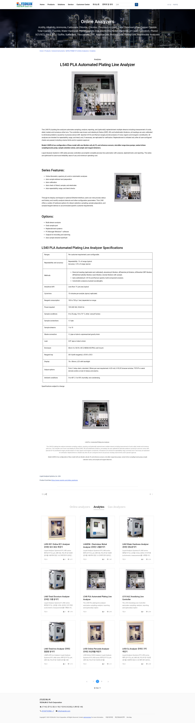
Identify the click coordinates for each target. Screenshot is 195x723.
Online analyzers (80, 507)
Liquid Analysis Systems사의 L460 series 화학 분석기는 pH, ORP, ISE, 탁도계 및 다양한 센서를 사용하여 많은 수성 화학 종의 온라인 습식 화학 (97, 553)
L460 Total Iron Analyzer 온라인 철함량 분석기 (57, 650)
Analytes (92, 51)
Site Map (129, 717)
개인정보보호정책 (120, 717)
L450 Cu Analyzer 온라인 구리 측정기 (134, 650)
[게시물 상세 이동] (58, 528)
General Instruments (58, 51)
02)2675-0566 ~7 (48, 711)
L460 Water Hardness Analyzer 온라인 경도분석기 (135, 545)
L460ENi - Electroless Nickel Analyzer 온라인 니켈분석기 (95, 545)
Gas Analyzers (116, 507)
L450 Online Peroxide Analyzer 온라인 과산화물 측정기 (96, 650)
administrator (87, 717)
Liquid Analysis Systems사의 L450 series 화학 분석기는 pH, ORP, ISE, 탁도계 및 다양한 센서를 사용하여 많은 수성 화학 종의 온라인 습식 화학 (58, 553)
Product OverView (45, 480)
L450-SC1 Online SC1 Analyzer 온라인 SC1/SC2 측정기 (57, 545)
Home (41, 51)
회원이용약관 (109, 717)
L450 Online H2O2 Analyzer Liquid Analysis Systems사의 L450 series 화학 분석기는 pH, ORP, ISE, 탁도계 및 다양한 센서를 (97, 657)
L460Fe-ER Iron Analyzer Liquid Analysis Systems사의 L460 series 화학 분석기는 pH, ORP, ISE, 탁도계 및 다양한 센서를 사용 (58, 657)
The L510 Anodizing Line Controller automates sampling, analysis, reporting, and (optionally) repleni (135, 605)
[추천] (42, 494)
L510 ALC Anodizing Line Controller (133, 598)
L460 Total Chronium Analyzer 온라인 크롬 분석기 (57, 598)
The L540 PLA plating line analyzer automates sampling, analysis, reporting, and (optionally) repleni (96, 605)
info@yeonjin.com (64, 711)
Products (47, 51)
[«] (87, 681)
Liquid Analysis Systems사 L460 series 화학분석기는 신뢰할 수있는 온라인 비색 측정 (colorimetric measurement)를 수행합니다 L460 (136, 553)
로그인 (169, 4)
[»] (108, 681)
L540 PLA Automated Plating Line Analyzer (97, 598)
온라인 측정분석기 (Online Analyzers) (77, 51)
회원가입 (175, 4)
